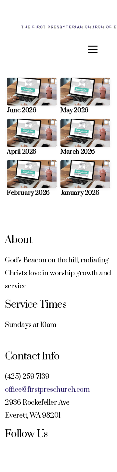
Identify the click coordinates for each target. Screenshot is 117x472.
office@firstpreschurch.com (47, 389)
